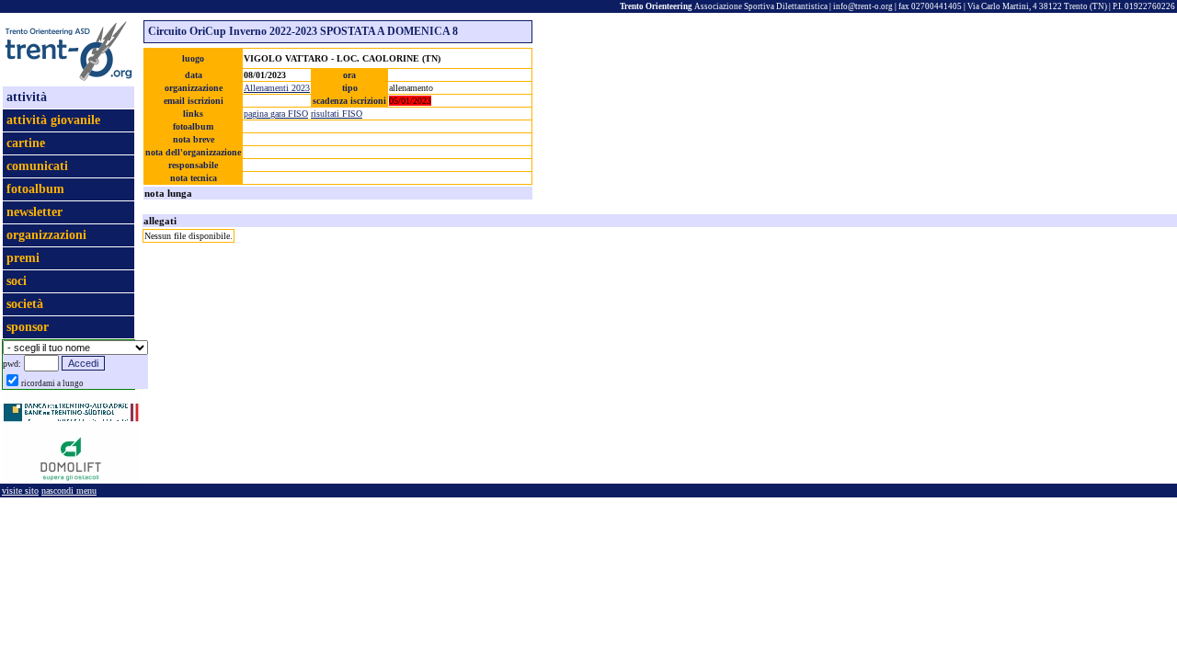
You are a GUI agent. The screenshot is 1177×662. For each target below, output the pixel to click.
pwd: (12, 364)
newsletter (34, 212)
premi (23, 258)
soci (16, 281)
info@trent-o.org (863, 6)
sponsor (27, 327)
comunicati (37, 166)
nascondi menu (69, 490)
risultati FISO (336, 113)
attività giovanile (53, 120)
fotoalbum (35, 189)
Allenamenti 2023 (277, 88)
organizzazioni (46, 235)
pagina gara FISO (276, 113)
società (24, 304)
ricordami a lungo (52, 383)
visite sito (20, 490)
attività (26, 97)
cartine (25, 143)
